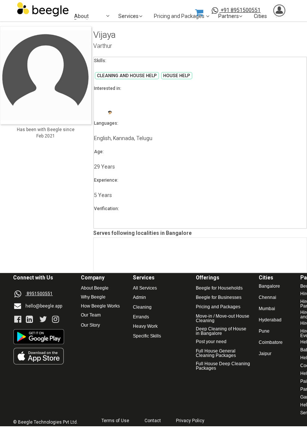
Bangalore (269, 286)
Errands (141, 317)
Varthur (102, 46)
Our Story (90, 325)
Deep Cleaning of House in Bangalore (221, 331)
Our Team (91, 315)
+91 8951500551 (241, 10)
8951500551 (40, 293)
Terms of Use (115, 420)
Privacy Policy (190, 420)
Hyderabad (270, 320)
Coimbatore (271, 342)
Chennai (267, 297)
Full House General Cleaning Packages (216, 353)
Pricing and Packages (218, 307)
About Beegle (95, 288)
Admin (139, 297)
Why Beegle (93, 297)
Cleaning (142, 307)
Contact (153, 420)
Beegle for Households (219, 288)
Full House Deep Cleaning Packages (223, 365)
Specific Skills (147, 336)
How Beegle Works (100, 306)
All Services (145, 288)
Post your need (211, 341)
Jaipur (265, 353)
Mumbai (267, 308)
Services (128, 16)
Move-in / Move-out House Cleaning (222, 318)
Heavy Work (145, 326)
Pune (264, 331)
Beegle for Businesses (218, 297)
